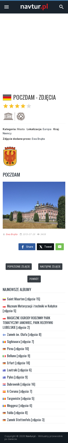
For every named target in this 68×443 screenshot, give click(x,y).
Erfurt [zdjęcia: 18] (18, 362)
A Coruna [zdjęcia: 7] (19, 391)
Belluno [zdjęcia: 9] (18, 355)
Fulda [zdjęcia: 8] (17, 412)
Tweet (48, 246)
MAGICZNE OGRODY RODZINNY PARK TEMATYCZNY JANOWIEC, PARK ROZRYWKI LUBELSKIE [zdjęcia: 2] (28, 322)
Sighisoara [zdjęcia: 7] (20, 341)
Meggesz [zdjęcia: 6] (19, 405)
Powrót (34, 279)
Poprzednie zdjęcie (18, 266)
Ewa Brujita (38, 138)
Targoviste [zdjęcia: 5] (20, 398)
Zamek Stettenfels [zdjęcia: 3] (25, 419)
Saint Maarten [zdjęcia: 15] (23, 298)
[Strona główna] (34, 9)
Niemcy (7, 133)
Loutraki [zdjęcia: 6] (19, 370)
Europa (47, 129)
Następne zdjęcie (50, 266)
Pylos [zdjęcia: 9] (17, 377)
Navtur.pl (31, 436)
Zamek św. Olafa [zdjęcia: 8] (24, 334)
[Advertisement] (34, 49)
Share (29, 246)
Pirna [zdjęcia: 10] (18, 348)
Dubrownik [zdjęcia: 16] (21, 384)
